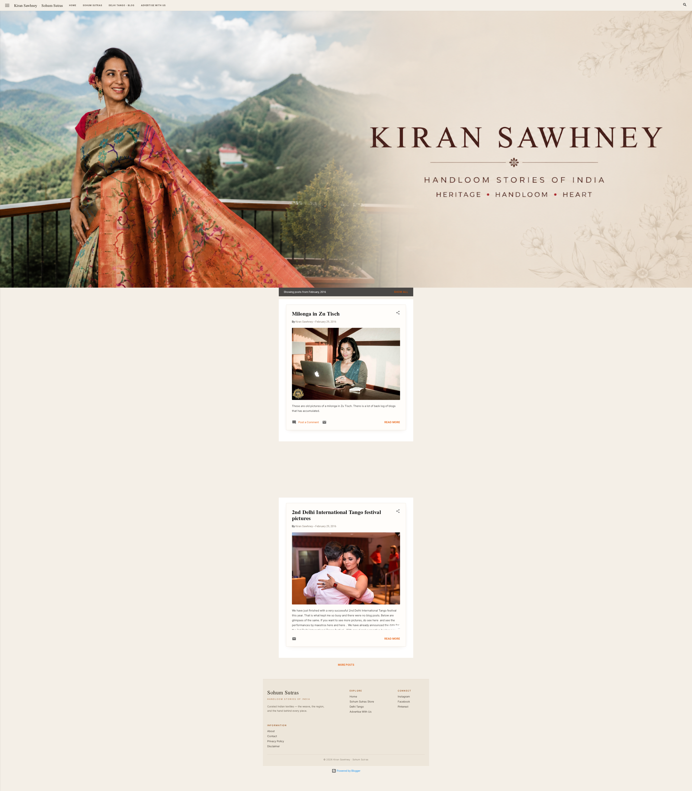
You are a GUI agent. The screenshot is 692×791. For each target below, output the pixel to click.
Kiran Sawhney (25, 5)
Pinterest (403, 706)
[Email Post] (324, 423)
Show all (401, 292)
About (271, 731)
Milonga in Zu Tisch (316, 313)
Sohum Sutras (52, 5)
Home (72, 5)
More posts (346, 664)
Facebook (404, 701)
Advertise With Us (361, 711)
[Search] (685, 5)
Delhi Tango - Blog (121, 5)
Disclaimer (273, 746)
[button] (398, 313)
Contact (272, 736)
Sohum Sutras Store (362, 701)
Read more (392, 422)
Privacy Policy (275, 741)
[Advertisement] (674, 342)
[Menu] (7, 5)
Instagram (404, 696)
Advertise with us (153, 5)
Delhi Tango (357, 706)
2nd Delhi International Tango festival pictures (336, 515)
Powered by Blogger (348, 770)
